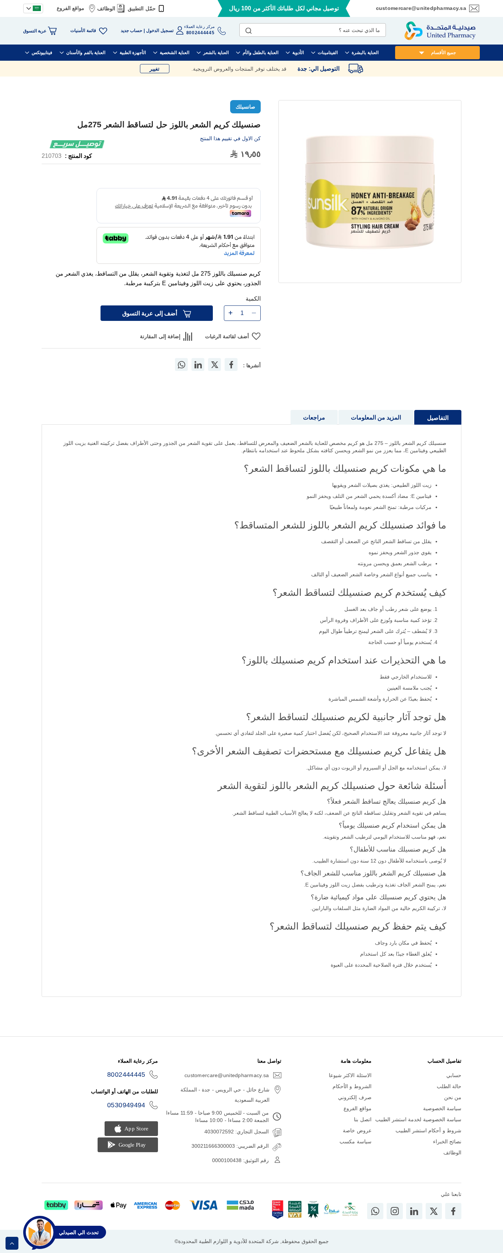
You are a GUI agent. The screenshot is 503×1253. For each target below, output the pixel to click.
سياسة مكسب (355, 1141)
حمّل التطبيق (141, 8)
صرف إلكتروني (354, 1097)
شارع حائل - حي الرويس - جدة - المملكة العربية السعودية (225, 1095)
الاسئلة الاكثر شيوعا (350, 1075)
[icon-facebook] (453, 1211)
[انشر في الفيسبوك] (231, 364)
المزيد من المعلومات (376, 417)
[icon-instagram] (395, 1211)
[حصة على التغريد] (214, 364)
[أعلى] (12, 1243)
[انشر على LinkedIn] (198, 364)
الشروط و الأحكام (352, 1086)
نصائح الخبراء (447, 1141)
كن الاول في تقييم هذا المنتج (230, 138)
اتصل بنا (362, 1119)
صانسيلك (245, 107)
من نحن (452, 1097)
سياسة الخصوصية (442, 1108)
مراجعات (314, 417)
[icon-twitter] (434, 1211)
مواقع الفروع (70, 8)
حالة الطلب (449, 1086)
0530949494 (126, 1105)
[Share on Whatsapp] (181, 364)
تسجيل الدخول (159, 30)
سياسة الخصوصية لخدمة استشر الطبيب (418, 1119)
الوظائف (106, 8)
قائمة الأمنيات (83, 30)
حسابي (453, 1075)
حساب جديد (131, 30)
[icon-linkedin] (414, 1211)
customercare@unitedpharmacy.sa (421, 8)
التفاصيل (438, 418)
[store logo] (440, 31)
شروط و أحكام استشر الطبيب (428, 1130)
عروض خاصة (357, 1130)
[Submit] (248, 29)
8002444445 (126, 1074)
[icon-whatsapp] (375, 1211)
